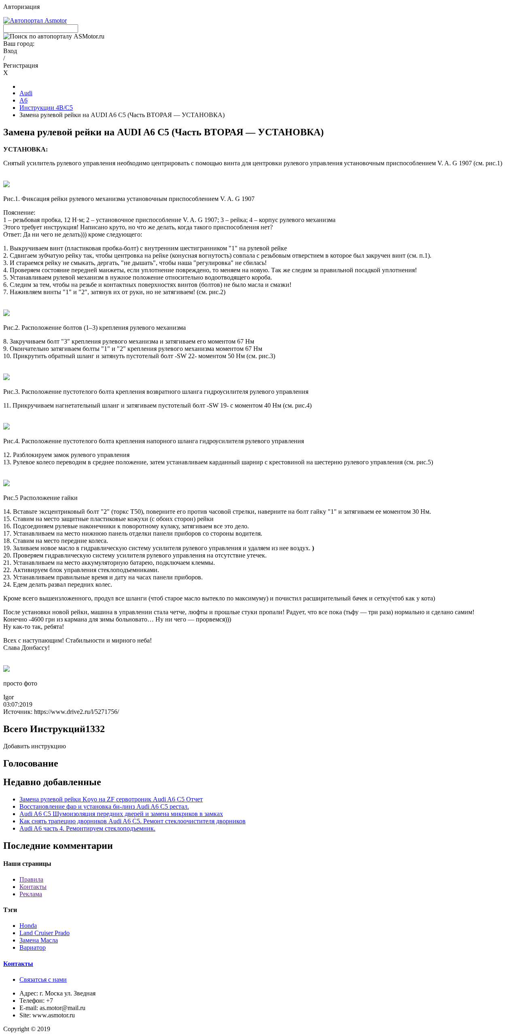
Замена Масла (38, 940)
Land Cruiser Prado (44, 932)
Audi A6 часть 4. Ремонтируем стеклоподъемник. (87, 828)
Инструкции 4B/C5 (46, 107)
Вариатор (32, 947)
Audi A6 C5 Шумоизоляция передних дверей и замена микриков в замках (121, 813)
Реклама (30, 894)
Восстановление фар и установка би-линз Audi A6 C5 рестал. (104, 806)
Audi (25, 93)
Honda (28, 925)
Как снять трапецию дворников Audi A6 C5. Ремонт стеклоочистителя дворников (132, 821)
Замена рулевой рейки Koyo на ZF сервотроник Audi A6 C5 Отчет (111, 799)
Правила (31, 879)
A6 (23, 100)
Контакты (33, 886)
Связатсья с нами (43, 979)
